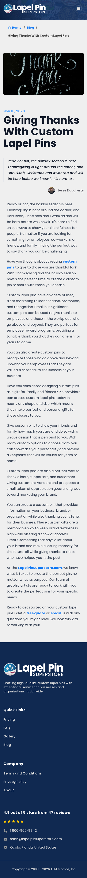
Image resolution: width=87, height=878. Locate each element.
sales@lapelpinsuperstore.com (36, 839)
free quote (35, 613)
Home (17, 27)
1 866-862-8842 (23, 830)
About (8, 790)
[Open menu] (78, 8)
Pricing (9, 719)
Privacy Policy (14, 781)
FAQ (6, 727)
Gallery (9, 736)
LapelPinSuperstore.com (40, 567)
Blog (30, 27)
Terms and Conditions (22, 773)
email (55, 613)
